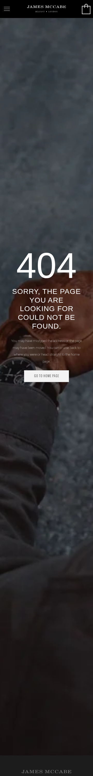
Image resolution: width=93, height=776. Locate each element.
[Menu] (7, 9)
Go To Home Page (46, 375)
